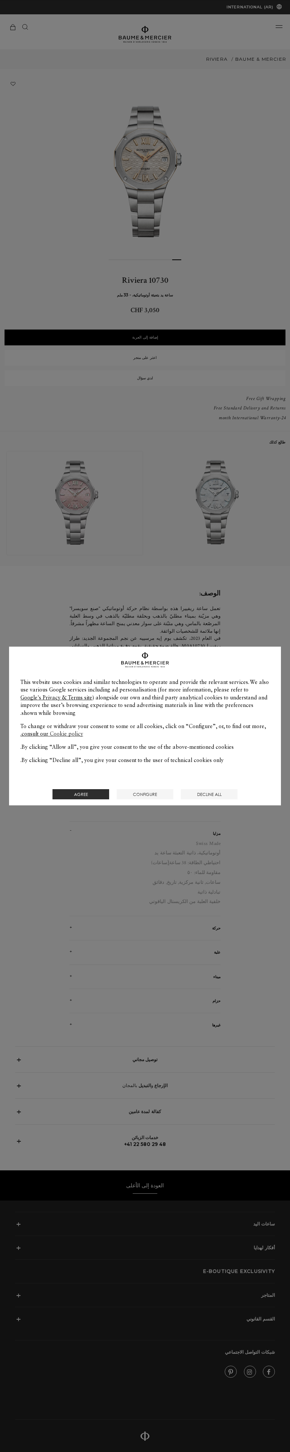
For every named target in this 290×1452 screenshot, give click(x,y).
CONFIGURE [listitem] (145, 794)
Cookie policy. (51, 734)
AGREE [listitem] (81, 794)
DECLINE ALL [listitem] (209, 794)
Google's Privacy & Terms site (56, 698)
